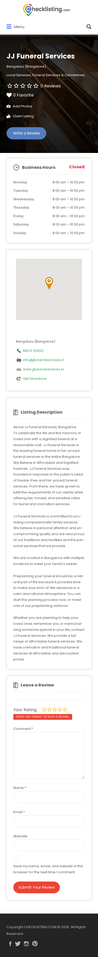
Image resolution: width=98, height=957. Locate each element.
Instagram (26, 944)
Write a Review (26, 133)
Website (20, 836)
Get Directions (35, 378)
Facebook (10, 944)
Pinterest (35, 944)
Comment (23, 728)
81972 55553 (33, 350)
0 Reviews (51, 86)
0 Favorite (23, 95)
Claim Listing (23, 116)
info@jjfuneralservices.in (43, 359)
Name (19, 787)
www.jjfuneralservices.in (43, 369)
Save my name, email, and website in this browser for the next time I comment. (48, 869)
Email (19, 812)
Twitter (18, 944)
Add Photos (22, 106)
